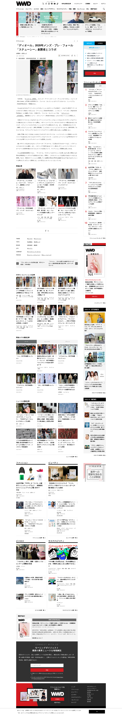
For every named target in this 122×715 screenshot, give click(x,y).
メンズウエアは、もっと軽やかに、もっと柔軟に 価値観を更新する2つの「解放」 (45, 319)
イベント (39, 423)
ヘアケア (63, 528)
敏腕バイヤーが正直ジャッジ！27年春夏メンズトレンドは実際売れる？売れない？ (24, 290)
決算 (26, 584)
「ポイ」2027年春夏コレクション (45, 386)
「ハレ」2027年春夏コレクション (24, 357)
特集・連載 (72, 9)
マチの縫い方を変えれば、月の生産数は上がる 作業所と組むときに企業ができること (62, 564)
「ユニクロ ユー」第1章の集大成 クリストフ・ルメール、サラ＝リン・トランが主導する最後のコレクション (95, 226)
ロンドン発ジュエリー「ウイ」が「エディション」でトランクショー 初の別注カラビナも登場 (66, 444)
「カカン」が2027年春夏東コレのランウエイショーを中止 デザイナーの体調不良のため (67, 387)
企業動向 (18, 53)
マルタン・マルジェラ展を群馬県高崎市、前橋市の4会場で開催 (95, 213)
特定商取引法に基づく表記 (92, 690)
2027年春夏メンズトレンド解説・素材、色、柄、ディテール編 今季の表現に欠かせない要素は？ (45, 292)
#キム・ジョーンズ (46, 255)
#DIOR (35, 245)
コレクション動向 (26, 295)
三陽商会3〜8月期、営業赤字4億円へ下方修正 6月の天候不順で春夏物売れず (34, 579)
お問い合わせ (90, 697)
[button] (104, 9)
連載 (42, 217)
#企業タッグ (37, 242)
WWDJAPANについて (91, 686)
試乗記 (89, 113)
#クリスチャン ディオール (34, 251)
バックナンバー (78, 3)
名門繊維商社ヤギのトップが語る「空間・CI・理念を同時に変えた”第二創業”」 (93, 366)
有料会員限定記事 (66, 3)
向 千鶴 (38, 220)
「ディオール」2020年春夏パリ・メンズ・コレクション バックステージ (67, 183)
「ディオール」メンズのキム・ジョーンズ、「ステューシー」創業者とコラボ (25, 183)
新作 (17, 187)
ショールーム (66, 392)
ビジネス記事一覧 (39, 610)
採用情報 (89, 699)
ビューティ (29, 9)
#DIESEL (27, 515)
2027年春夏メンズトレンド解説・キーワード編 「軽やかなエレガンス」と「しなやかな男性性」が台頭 (24, 320)
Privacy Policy (59, 677)
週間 (100, 86)
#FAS (49, 495)
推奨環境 (89, 692)
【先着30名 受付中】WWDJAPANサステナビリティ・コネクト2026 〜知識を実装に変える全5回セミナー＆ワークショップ (49, 29)
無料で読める (40, 323)
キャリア (73, 702)
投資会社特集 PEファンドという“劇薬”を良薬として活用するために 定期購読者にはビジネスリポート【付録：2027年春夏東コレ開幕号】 (94, 286)
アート (40, 510)
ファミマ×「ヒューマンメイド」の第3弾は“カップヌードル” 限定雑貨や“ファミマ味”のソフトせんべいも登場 (95, 135)
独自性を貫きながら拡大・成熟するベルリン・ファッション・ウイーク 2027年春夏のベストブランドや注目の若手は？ (45, 360)
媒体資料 (89, 701)
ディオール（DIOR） (31, 99)
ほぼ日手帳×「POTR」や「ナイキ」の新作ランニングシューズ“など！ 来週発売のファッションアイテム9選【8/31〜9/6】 (95, 171)
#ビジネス (30, 238)
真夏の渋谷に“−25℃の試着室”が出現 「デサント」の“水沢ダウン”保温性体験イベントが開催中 (66, 418)
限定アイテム (60, 490)
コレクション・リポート (63, 217)
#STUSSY (29, 245)
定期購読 (87, 3)
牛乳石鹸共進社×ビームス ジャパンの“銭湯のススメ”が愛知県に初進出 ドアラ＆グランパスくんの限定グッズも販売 (95, 200)
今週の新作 (18, 492)
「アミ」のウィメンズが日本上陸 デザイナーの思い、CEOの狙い (32, 263)
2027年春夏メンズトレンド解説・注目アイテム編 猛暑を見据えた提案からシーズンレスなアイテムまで (66, 292)
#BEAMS (27, 533)
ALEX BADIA (22, 58)
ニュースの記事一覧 (71, 456)
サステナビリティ (62, 9)
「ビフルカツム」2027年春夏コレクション (66, 357)
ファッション (20, 9)
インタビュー (60, 510)
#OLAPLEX (59, 533)
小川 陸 (38, 191)
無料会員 (89, 43)
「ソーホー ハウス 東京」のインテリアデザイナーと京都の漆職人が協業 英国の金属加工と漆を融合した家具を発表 (45, 418)
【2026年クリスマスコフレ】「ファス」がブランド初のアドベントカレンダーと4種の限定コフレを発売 (61, 485)
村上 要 (59, 219)
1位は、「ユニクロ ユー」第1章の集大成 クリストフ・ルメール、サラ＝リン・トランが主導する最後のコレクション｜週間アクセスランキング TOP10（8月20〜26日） (95, 152)
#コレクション (37, 238)
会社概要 (89, 695)
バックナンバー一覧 (99, 303)
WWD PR (98, 392)
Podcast (59, 568)
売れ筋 (58, 528)
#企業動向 (30, 242)
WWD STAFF (43, 58)
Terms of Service (37, 678)
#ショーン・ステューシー (33, 255)
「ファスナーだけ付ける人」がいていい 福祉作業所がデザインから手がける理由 (66, 579)
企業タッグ (24, 53)
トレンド (90, 126)
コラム (38, 217)
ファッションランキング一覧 (97, 238)
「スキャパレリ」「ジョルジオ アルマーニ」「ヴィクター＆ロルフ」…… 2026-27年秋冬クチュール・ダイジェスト (66, 320)
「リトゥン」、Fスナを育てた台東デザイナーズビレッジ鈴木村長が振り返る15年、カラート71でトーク (61, 263)
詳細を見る (94, 296)
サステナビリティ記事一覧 (70, 610)
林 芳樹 (17, 568)
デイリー (89, 86)
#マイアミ (30, 248)
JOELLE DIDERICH (20, 189)
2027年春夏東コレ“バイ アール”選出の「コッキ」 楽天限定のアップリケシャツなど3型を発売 (45, 444)
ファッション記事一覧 (38, 537)
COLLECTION (61, 187)
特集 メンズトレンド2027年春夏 (45, 326)
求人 (87, 9)
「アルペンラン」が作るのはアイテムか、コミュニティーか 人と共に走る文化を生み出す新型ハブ (93, 347)
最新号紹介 (94, 9)
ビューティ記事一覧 (71, 537)
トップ (73, 687)
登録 (95, 73)
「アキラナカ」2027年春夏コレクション (24, 386)
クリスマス (53, 490)
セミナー (95, 3)
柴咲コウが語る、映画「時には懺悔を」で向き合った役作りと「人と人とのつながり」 (71, 27)
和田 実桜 (59, 512)
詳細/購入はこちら (36, 638)
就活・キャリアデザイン (48, 9)
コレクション (81, 9)
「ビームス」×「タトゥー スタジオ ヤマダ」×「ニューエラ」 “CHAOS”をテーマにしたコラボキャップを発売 (25, 418)
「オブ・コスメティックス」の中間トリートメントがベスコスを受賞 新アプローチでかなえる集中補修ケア (97, 427)
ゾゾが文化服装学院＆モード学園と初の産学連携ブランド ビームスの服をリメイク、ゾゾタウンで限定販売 (25, 444)
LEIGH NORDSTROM (31, 58)
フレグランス (70, 510)
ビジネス (36, 9)
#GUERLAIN (60, 515)
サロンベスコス (69, 528)
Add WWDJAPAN (65, 55)
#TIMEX (18, 497)
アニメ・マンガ (25, 492)
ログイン (103, 3)
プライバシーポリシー (47, 673)
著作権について (90, 694)
